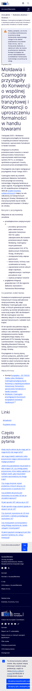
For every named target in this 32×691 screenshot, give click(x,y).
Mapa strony (5, 589)
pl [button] (23, 3)
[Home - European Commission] (14, 613)
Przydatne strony (9, 424)
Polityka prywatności (8, 645)
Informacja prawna (7, 649)
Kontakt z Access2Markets (10, 576)
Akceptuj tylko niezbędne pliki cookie (19, 686)
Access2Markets (7, 557)
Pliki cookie (5, 641)
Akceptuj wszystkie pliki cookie (19, 681)
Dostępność (5, 653)
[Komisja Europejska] (5, 3)
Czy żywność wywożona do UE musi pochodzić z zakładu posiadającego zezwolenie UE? (15, 516)
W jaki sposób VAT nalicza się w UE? (15, 502)
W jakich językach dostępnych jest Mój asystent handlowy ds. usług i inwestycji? (15, 534)
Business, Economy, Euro (10, 602)
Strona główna (5, 14)
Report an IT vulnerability (10, 631)
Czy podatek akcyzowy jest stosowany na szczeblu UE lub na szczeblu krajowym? (13, 495)
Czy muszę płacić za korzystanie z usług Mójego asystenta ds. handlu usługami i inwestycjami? (14, 525)
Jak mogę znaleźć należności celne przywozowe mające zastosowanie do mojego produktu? (15, 459)
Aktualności (7, 420)
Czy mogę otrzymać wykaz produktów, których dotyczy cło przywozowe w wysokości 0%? (13, 486)
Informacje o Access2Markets (11, 585)
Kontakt (4, 627)
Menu (28, 10)
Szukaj (28, 3)
